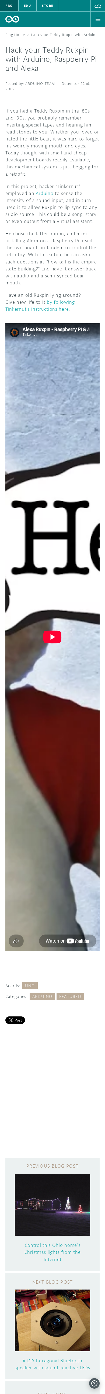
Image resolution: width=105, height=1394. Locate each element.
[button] (98, 5)
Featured (70, 996)
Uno (30, 985)
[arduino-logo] (12, 19)
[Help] (94, 1383)
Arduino (44, 193)
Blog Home (15, 34)
